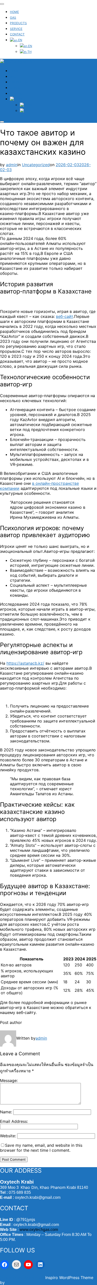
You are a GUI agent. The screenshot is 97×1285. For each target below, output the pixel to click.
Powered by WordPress (22, 1277)
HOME (14, 12)
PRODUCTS (18, 23)
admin (11, 164)
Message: (9, 1080)
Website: (8, 1135)
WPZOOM (15, 1282)
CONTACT (17, 34)
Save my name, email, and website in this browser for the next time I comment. (41, 1148)
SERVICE (16, 29)
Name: (6, 1111)
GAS (13, 17)
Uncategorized (36, 164)
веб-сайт (64, 316)
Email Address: (14, 1121)
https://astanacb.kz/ (25, 663)
